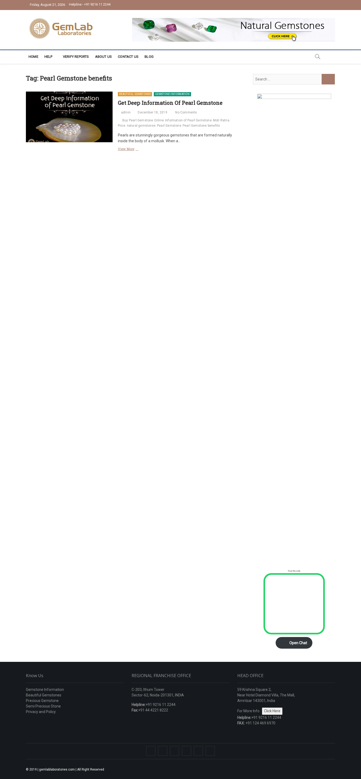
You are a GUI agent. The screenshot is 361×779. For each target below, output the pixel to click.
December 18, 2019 (152, 112)
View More (135, 149)
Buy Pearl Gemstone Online (143, 120)
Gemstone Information (45, 689)
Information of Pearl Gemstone (188, 120)
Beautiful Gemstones (43, 695)
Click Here (272, 711)
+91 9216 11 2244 (89, 4)
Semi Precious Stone (43, 706)
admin (125, 112)
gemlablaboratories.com (57, 769)
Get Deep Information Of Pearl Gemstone (170, 102)
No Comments (185, 112)
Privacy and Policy (41, 712)
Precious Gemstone (42, 701)
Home (33, 57)
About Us (103, 57)
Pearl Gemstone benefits (201, 125)
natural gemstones (141, 125)
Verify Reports (76, 57)
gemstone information (172, 94)
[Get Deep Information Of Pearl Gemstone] (69, 117)
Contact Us (128, 57)
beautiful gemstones (135, 94)
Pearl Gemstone (169, 125)
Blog (149, 57)
